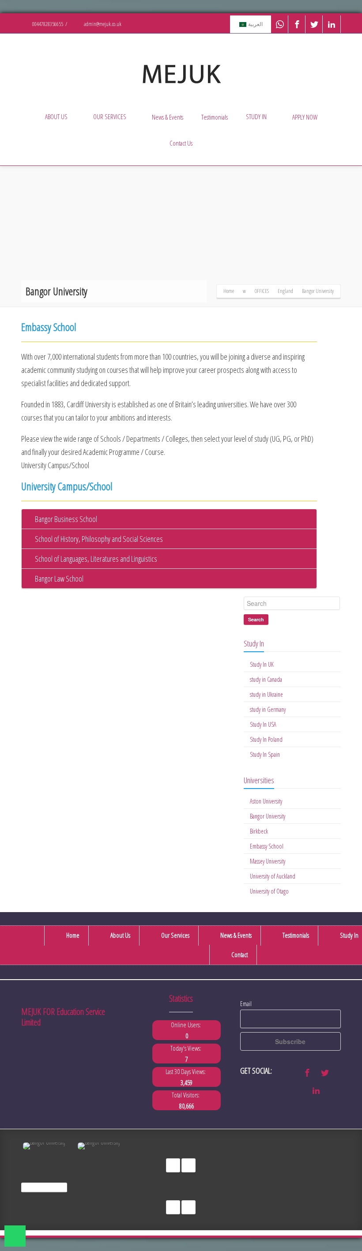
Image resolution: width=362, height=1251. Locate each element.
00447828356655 (47, 24)
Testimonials (214, 117)
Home (72, 935)
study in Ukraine (266, 694)
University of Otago (269, 891)
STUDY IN (256, 116)
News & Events (167, 117)
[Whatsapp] (280, 24)
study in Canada (266, 679)
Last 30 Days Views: (186, 1071)
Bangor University (267, 816)
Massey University (267, 861)
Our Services (174, 935)
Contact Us (181, 143)
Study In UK (262, 664)
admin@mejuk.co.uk (102, 24)
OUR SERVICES (109, 116)
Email (246, 1003)
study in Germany (268, 709)
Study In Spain (265, 754)
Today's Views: (186, 1048)
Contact (239, 954)
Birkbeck (259, 831)
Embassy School (266, 846)
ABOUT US (56, 116)
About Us (119, 935)
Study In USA (263, 724)
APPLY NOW (304, 117)
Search (256, 619)
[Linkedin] (331, 24)
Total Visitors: (186, 1094)
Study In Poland (266, 739)
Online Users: (187, 1024)
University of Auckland (272, 876)
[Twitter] (314, 24)
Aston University (266, 801)
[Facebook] (297, 24)
